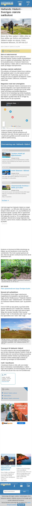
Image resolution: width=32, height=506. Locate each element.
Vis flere (5, 200)
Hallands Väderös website (10, 393)
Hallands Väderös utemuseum (11, 398)
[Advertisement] (16, 236)
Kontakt (21, 483)
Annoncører (28, 483)
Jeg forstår (21, 504)
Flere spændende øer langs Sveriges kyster (15, 288)
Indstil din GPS (5, 381)
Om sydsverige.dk (14, 483)
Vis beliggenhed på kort (12, 51)
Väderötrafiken (7, 395)
